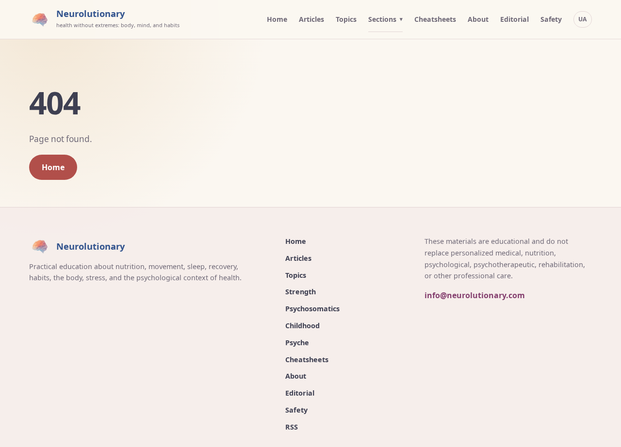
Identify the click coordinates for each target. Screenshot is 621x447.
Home (277, 19)
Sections (382, 19)
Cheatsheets (435, 19)
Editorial (514, 19)
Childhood (302, 325)
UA (582, 19)
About (478, 19)
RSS (291, 426)
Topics (346, 19)
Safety (551, 19)
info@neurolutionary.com (475, 295)
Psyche (297, 342)
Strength (300, 291)
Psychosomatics (312, 308)
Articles (311, 19)
